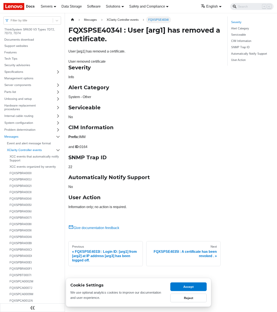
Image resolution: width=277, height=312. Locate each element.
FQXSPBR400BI (21, 243)
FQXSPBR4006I (21, 211)
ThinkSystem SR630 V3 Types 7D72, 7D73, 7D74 (29, 31)
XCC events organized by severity (33, 167)
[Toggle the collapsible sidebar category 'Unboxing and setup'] (58, 99)
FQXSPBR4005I (21, 205)
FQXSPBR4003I (21, 192)
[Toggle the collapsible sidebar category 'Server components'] (58, 85)
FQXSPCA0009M (21, 294)
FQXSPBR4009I (21, 230)
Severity (236, 22)
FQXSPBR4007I (21, 218)
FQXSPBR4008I (21, 224)
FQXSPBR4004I (21, 198)
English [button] (212, 6)
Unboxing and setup (18, 98)
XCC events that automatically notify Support (34, 158)
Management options (18, 78)
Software (94, 6)
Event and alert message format (29, 143)
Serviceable (238, 34)
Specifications (13, 71)
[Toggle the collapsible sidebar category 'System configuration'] (58, 122)
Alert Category (240, 28)
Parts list (10, 92)
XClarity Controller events (24, 150)
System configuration (18, 122)
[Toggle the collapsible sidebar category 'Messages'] (58, 136)
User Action (238, 60)
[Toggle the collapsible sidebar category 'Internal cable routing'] (58, 116)
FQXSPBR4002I (21, 186)
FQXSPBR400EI (21, 262)
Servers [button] (47, 6)
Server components (17, 85)
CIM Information (241, 41)
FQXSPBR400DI (21, 256)
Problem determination (19, 129)
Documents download (19, 39)
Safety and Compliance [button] (147, 6)
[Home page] (72, 19)
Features (10, 52)
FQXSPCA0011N (21, 300)
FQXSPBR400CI (21, 249)
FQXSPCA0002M (21, 281)
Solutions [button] (113, 6)
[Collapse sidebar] (32, 307)
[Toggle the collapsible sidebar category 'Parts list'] (58, 92)
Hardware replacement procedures (20, 107)
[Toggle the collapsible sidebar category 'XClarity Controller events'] (58, 150)
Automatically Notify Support (249, 53)
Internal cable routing (18, 116)
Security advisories (17, 65)
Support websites (16, 46)
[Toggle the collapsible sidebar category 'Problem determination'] (58, 129)
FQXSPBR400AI (21, 237)
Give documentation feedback (96, 228)
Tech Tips (10, 58)
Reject (188, 298)
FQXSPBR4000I (21, 173)
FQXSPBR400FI (21, 269)
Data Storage (71, 6)
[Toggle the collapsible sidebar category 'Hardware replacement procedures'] (58, 107)
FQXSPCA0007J (21, 288)
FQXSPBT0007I (20, 275)
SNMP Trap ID (240, 47)
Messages (11, 136)
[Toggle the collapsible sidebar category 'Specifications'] (58, 71)
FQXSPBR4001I (21, 179)
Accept (188, 286)
